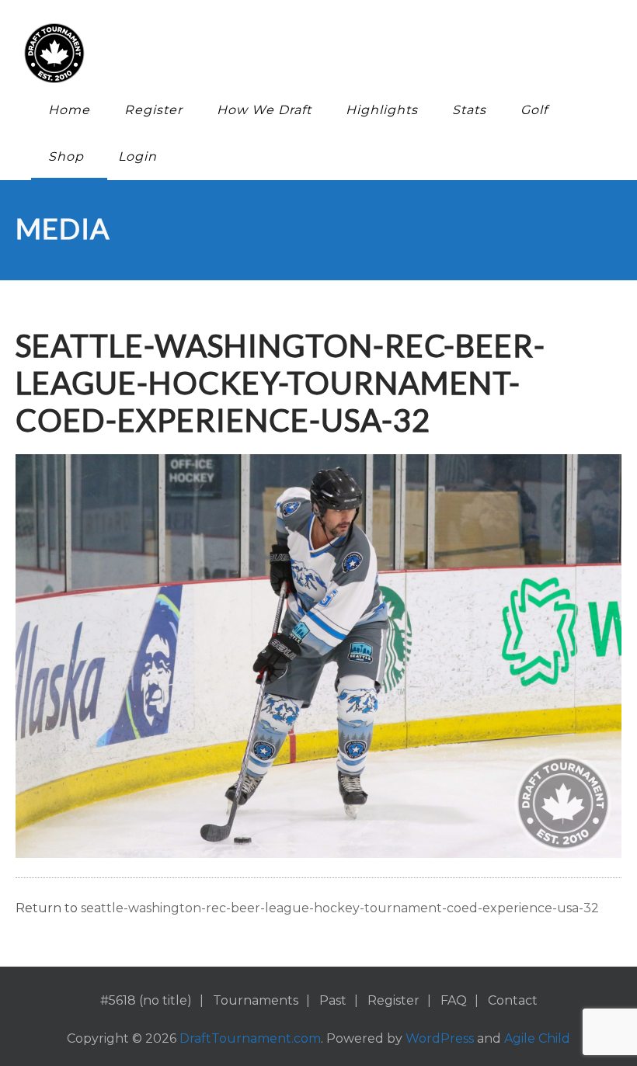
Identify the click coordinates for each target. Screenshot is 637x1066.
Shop (66, 156)
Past (332, 1000)
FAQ (453, 1000)
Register (153, 109)
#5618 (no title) (146, 1000)
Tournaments (255, 1000)
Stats (469, 109)
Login (137, 156)
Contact (513, 1000)
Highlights (382, 109)
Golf (534, 109)
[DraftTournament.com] (307, 53)
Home (69, 109)
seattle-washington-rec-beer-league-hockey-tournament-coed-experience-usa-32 (340, 908)
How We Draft (264, 109)
